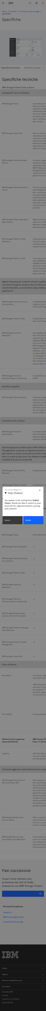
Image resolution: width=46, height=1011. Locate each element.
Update (28, 520)
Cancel (7, 520)
